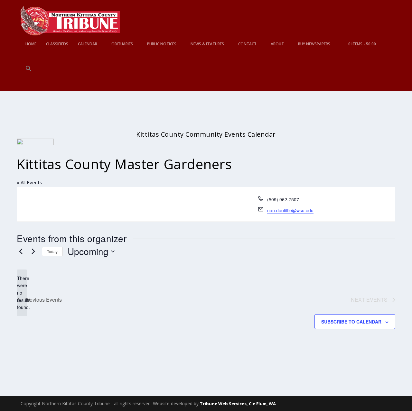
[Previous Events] (20, 251)
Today (52, 251)
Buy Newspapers (314, 44)
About (277, 44)
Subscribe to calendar (351, 321)
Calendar (87, 44)
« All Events (29, 182)
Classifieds (57, 44)
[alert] (22, 292)
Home (30, 44)
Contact (247, 44)
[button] (28, 78)
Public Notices (161, 44)
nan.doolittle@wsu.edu (290, 210)
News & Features (207, 44)
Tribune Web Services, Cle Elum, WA (238, 403)
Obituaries (122, 44)
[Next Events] (33, 251)
